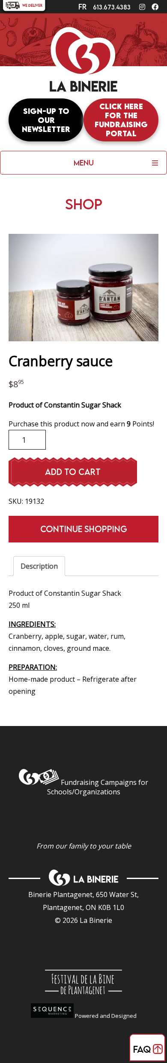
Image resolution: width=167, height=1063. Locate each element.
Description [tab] (39, 566)
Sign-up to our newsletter (46, 120)
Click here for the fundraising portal (121, 120)
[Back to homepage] (83, 62)
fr (82, 6)
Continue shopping (83, 529)
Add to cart (73, 472)
